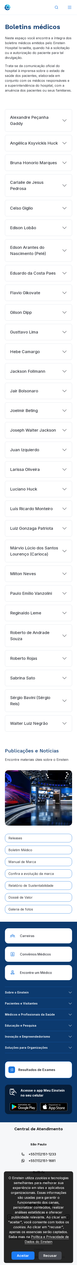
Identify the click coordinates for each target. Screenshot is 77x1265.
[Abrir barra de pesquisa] (56, 7)
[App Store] (53, 1107)
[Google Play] (23, 1107)
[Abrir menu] (69, 7)
